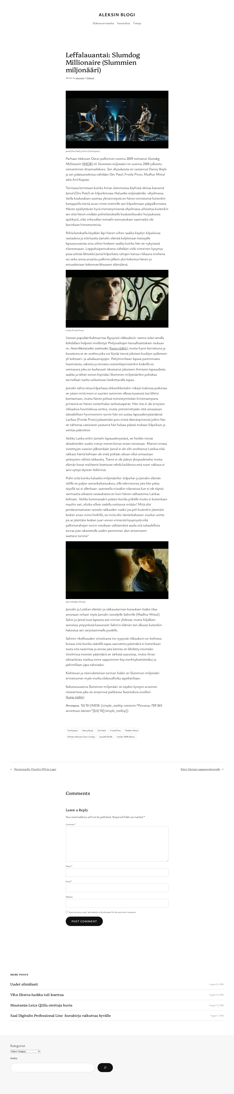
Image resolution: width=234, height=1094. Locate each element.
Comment (71, 824)
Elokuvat (90, 77)
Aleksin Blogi (117, 14)
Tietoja (137, 23)
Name (69, 866)
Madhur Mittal (131, 730)
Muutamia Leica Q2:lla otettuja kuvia (41, 1005)
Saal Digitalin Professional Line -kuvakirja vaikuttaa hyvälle (60, 1015)
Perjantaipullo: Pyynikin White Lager (35, 769)
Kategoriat (17, 1045)
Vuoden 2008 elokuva (126, 736)
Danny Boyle (87, 730)
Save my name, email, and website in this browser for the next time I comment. (102, 912)
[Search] (105, 1067)
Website (69, 896)
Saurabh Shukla (105, 736)
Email (69, 881)
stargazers (80, 77)
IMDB (87, 163)
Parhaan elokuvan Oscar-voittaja (81, 736)
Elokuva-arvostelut (103, 23)
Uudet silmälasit (24, 984)
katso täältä (118, 348)
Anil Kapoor (72, 730)
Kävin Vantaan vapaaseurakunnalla (200, 769)
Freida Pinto (115, 730)
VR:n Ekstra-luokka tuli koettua (37, 995)
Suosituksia (123, 23)
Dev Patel (102, 730)
